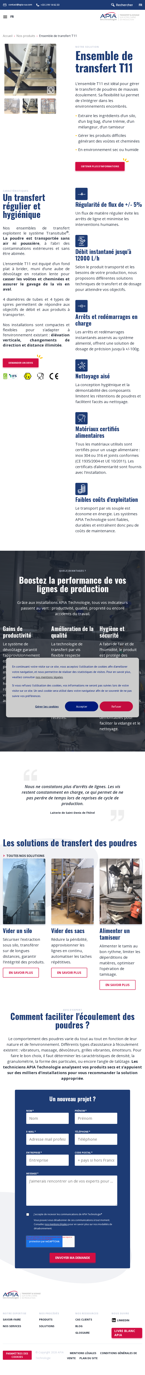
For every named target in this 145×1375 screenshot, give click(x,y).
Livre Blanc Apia (124, 1333)
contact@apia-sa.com (20, 4)
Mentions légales (83, 1353)
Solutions (46, 1326)
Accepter (81, 706)
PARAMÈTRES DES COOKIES (17, 1355)
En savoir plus (21, 973)
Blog (79, 1326)
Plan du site (88, 1358)
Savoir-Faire (12, 1319)
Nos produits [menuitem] (25, 36)
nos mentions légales (49, 677)
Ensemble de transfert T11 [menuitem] (58, 36)
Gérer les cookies (47, 706)
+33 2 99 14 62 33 (50, 4)
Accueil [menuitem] (7, 36)
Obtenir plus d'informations (100, 166)
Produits (45, 1319)
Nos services (12, 1326)
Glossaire (82, 1332)
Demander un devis (20, 362)
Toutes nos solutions (25, 856)
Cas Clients (83, 1319)
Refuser (116, 706)
